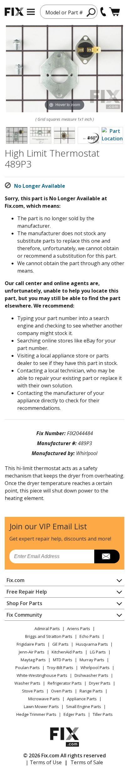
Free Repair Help (27, 591)
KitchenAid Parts (67, 652)
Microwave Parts (44, 699)
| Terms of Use (44, 762)
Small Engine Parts (83, 706)
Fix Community (24, 614)
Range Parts (91, 691)
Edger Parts (74, 714)
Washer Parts (27, 683)
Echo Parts (90, 636)
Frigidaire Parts (31, 644)
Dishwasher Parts (91, 675)
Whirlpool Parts (95, 667)
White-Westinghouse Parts (42, 675)
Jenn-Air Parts (31, 652)
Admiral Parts (47, 628)
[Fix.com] (14, 11)
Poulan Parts (27, 667)
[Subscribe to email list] (107, 556)
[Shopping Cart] (114, 11)
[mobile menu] (31, 11)
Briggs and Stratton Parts (48, 636)
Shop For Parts (24, 603)
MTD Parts (62, 660)
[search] (91, 12)
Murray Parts (92, 660)
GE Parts (60, 644)
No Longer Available (39, 185)
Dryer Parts (100, 683)
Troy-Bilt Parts (60, 667)
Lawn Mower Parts (41, 706)
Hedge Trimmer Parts (36, 714)
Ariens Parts (78, 628)
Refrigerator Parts (65, 683)
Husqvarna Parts (92, 644)
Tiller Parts (103, 714)
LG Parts (98, 652)
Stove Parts (33, 691)
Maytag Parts (33, 660)
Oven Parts (61, 691)
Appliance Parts (82, 699)
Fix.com (15, 580)
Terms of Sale (86, 762)
